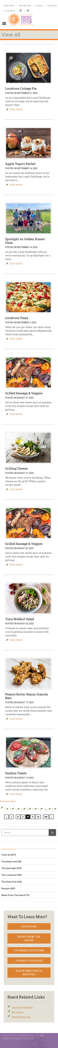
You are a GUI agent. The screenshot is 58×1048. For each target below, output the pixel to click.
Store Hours (9, 5)
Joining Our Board (29, 960)
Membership (25, 5)
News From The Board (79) (15, 895)
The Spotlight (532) (11, 868)
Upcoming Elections (29, 950)
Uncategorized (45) (11, 861)
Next (13, 801)
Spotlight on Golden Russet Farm (25, 241)
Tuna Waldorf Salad (19, 619)
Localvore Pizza (16, 318)
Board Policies (21, 1017)
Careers (39, 5)
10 (38, 816)
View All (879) (8, 854)
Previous (4, 801)
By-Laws (17, 1012)
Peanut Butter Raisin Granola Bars (26, 696)
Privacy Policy (29, 1038)
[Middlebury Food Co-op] (20, 14)
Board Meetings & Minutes (29, 972)
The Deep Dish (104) (11, 881)
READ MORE (16, 109)
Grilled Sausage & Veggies (24, 393)
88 (45, 816)
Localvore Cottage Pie (21, 88)
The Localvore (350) (11, 875)
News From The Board (29, 938)
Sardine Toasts (15, 773)
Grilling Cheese (16, 468)
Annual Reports (22, 1007)
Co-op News (9, 10)
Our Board (29, 926)
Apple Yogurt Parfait (20, 164)
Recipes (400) (8, 888)
